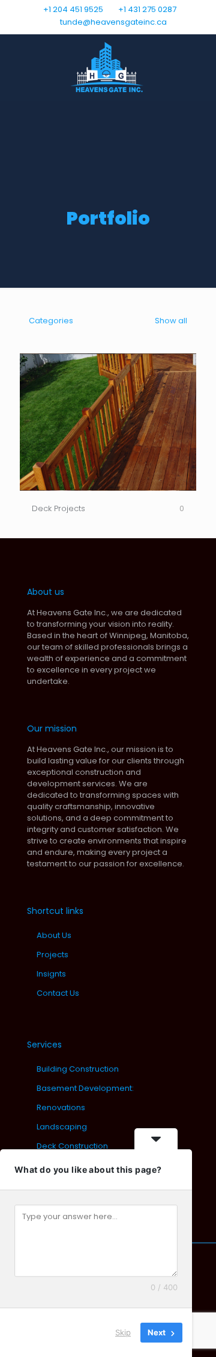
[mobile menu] (200, 58)
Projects (52, 954)
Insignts (51, 974)
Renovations (61, 1107)
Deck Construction (72, 1146)
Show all (170, 320)
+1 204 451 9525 (73, 9)
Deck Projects (58, 508)
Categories (51, 320)
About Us (54, 935)
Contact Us (58, 993)
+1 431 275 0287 (147, 9)
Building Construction (78, 1069)
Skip (123, 1332)
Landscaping (62, 1126)
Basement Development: (85, 1088)
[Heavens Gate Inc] (108, 67)
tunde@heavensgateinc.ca (112, 22)
